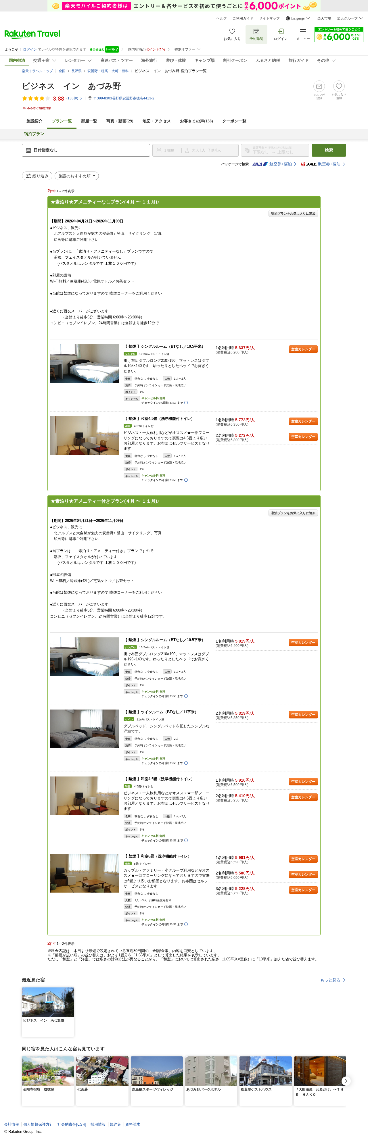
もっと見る (330, 980)
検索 (329, 150)
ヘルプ (221, 18)
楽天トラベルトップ (37, 71)
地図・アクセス (157, 121)
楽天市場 (324, 18)
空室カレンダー (303, 349)
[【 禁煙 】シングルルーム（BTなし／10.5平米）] (84, 363)
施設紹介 (34, 121)
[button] (70, 990)
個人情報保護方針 (38, 1124)
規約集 (115, 1124)
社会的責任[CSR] (71, 1124)
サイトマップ (269, 18)
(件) (72, 98)
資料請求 (132, 1124)
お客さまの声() (196, 121)
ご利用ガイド (243, 18)
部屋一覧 (89, 121)
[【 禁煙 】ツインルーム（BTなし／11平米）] (84, 729)
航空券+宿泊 (280, 164)
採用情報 (98, 1124)
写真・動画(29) (119, 121)
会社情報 (11, 1124)
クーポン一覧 (234, 121)
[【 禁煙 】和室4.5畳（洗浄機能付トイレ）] (84, 435)
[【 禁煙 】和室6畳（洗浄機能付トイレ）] (84, 873)
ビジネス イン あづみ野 (71, 86)
